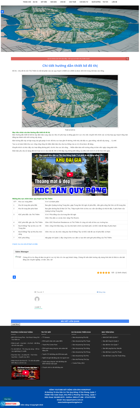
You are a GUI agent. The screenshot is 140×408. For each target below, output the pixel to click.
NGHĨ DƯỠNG (96, 2)
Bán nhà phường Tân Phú (81, 356)
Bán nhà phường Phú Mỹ (80, 337)
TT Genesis (46, 337)
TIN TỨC (105, 2)
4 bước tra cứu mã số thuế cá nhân (25, 244)
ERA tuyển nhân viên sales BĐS (52, 341)
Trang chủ (27, 2)
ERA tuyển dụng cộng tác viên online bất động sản (54, 349)
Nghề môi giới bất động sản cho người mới (55, 358)
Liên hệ (114, 2)
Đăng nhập (101, 292)
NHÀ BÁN (53, 2)
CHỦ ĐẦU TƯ (84, 2)
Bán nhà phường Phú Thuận (81, 341)
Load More (15, 324)
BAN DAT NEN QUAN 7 (110, 337)
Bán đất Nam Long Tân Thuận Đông (114, 356)
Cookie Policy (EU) (78, 363)
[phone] (2, 404)
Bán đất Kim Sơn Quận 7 (110, 344)
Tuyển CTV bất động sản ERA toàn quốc (55, 354)
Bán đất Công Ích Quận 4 (111, 341)
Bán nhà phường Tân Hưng (81, 344)
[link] (70, 128)
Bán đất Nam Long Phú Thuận (112, 352)
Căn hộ (62, 2)
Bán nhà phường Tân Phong (81, 352)
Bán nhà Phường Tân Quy (81, 359)
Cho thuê (72, 2)
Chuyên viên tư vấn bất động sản (52, 367)
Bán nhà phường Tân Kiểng (81, 348)
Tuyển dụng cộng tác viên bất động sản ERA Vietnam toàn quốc (54, 363)
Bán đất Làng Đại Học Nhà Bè (112, 348)
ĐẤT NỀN (44, 2)
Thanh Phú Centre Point (49, 344)
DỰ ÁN (35, 2)
